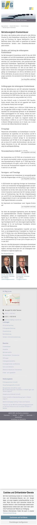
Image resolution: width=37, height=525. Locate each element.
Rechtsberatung (7, 334)
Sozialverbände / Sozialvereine (11, 355)
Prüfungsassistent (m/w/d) (10, 382)
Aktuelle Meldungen (24, 26)
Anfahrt (22, 415)
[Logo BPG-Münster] (18, 5)
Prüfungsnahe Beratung (9, 328)
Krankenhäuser (7, 346)
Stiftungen (5, 358)
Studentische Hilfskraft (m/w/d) (11, 394)
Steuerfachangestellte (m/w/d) (11, 385)
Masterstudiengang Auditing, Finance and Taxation (16, 402)
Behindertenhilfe (7, 352)
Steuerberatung (7, 331)
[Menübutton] (31, 8)
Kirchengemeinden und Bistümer (11, 364)
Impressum (7, 415)
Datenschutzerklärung (9, 513)
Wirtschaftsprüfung (8, 325)
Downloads (30, 415)
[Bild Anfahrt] (18, 299)
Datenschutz (18, 417)
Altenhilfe (5, 349)
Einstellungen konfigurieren (18, 522)
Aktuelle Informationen (14, 26)
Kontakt (15, 415)
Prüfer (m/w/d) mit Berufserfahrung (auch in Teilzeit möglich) (17, 398)
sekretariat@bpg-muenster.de (13, 320)
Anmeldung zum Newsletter (18, 419)
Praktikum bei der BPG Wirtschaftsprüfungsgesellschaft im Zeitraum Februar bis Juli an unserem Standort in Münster (18, 406)
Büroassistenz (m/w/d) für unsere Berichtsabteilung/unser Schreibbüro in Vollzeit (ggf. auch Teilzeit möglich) (18, 389)
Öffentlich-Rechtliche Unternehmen (12, 370)
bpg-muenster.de (4, 26)
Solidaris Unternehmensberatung (11, 337)
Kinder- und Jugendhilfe (9, 372)
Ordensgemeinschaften (9, 361)
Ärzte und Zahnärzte (8, 367)
